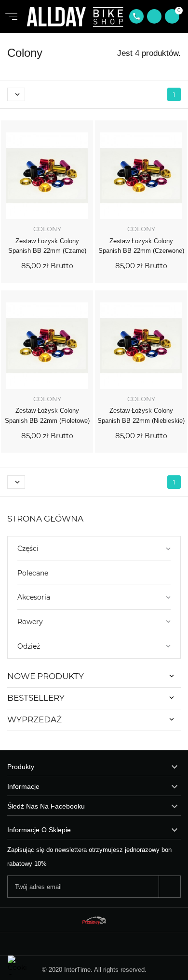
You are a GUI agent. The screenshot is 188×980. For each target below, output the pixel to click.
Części (28, 548)
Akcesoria (33, 597)
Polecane (32, 573)
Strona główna (45, 518)
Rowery (30, 621)
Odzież (28, 646)
